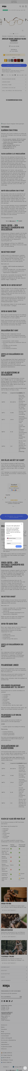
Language (9, 540)
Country (9, 535)
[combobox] (11, 538)
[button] (21, 524)
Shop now (18, 546)
